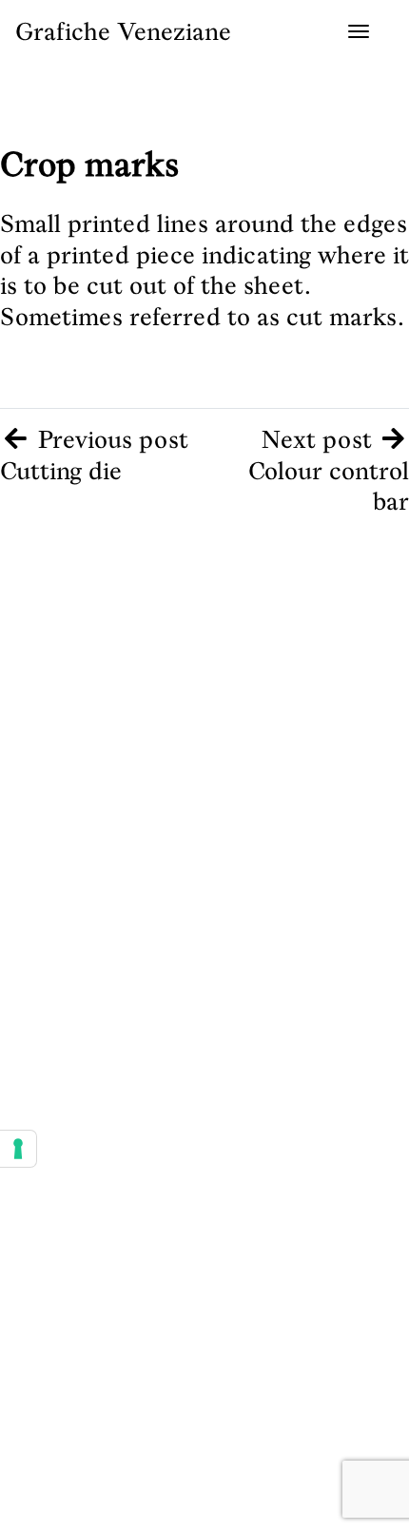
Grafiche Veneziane (123, 31)
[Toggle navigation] (359, 31)
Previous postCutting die (94, 455)
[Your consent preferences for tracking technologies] (18, 1149)
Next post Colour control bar (328, 470)
